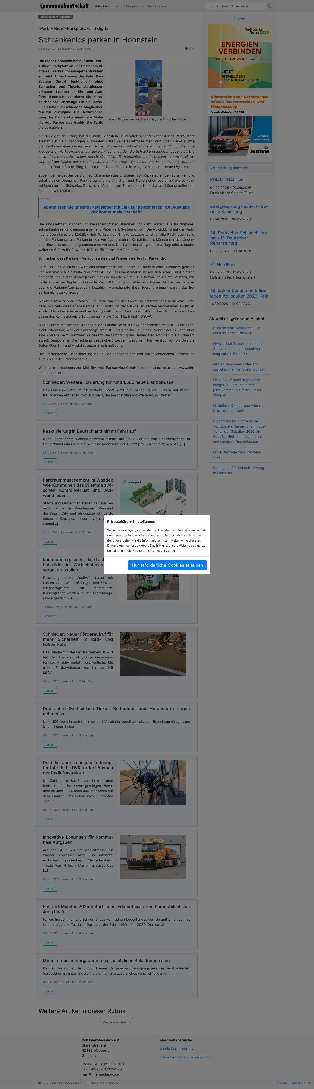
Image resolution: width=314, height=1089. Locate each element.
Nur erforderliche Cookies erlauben (167, 565)
